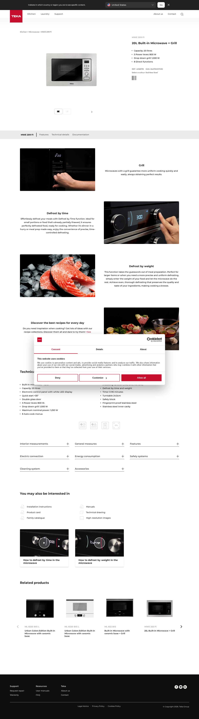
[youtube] (181, 687)
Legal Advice (83, 706)
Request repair (17, 691)
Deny (57, 377)
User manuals (42, 691)
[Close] (168, 5)
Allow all (141, 377)
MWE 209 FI (27, 134)
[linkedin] (185, 687)
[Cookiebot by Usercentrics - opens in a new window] (149, 340)
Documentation (80, 134)
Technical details (60, 134)
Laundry (45, 14)
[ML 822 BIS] (120, 608)
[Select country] (187, 14)
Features (44, 134)
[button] (130, 5)
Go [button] (161, 5)
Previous (17, 626)
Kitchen (31, 14)
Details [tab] (99, 349)
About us (158, 14)
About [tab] (143, 349)
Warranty (14, 695)
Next (92, 111)
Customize (97, 377)
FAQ (38, 695)
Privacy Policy (98, 706)
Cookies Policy (114, 706)
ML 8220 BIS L (32, 626)
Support (58, 14)
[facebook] (176, 687)
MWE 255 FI (150, 626)
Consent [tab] (55, 349)
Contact (172, 14)
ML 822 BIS (110, 626)
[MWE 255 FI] (159, 608)
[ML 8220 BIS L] (40, 608)
